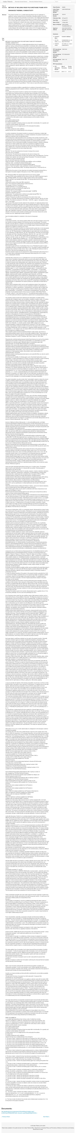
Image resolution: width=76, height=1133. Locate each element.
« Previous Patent (5, 1116)
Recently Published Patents (35, 1)
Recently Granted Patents (21, 1)
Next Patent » (46, 1116)
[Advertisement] (25, 34)
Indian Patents (7, 1)
